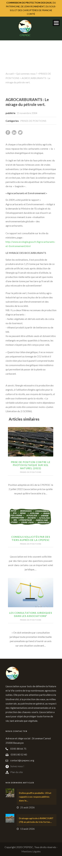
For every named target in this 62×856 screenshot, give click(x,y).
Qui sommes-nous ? (26, 73)
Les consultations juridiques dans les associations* (30, 614)
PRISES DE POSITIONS (33, 120)
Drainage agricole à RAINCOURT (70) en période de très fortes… (36, 820)
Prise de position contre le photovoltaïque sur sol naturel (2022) (30, 465)
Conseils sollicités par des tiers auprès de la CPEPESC (30, 538)
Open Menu (56, 23)
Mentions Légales (31, 851)
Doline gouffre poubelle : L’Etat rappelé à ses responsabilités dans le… (35, 797)
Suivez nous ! (17, 766)
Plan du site (16, 772)
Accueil (10, 73)
